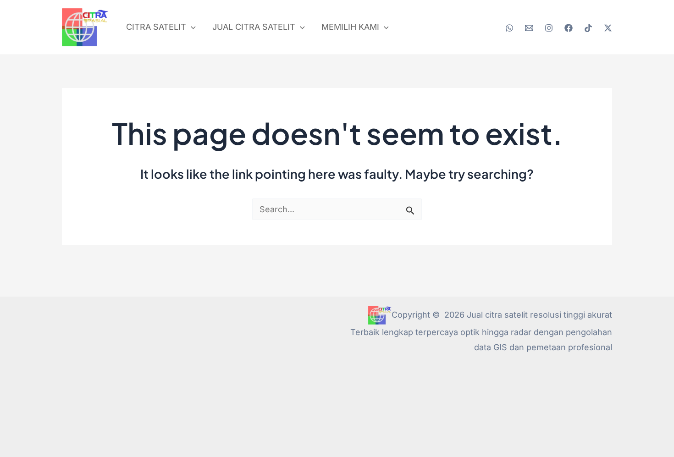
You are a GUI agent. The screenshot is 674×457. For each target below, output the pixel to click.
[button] (191, 27)
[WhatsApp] (509, 28)
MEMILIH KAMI (350, 27)
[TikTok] (588, 28)
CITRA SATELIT (156, 27)
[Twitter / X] (608, 28)
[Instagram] (549, 28)
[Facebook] (568, 28)
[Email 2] (529, 28)
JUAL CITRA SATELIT (253, 27)
